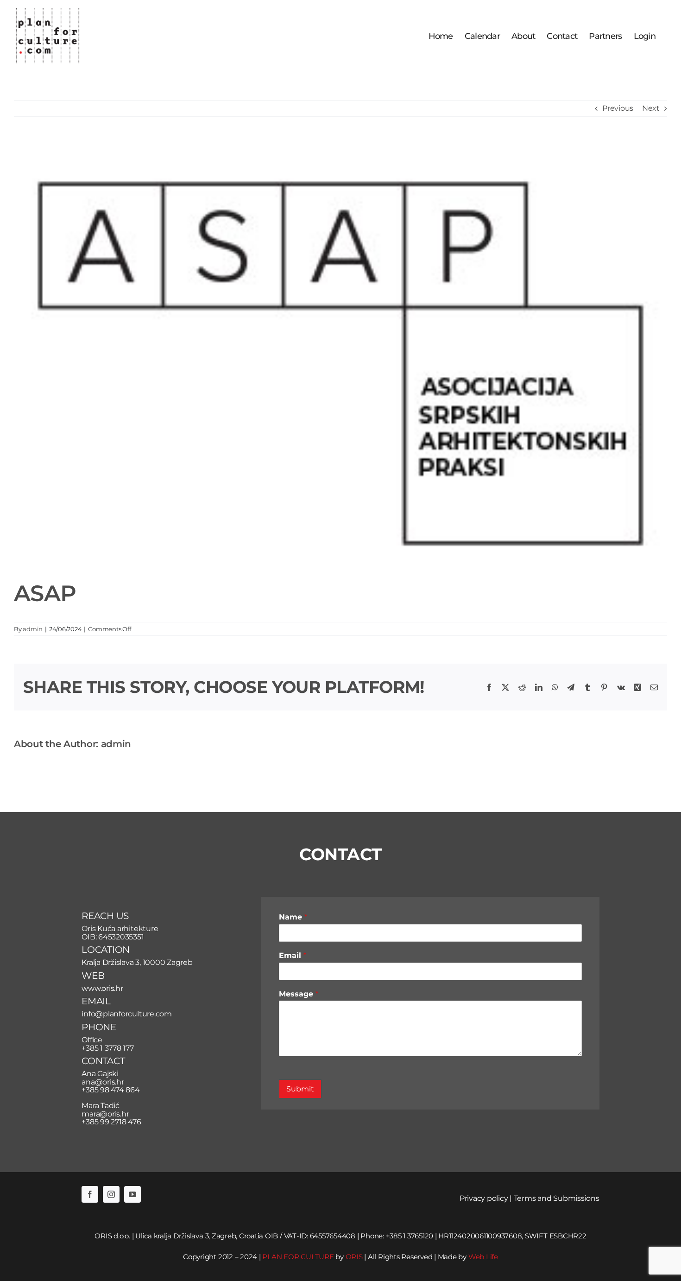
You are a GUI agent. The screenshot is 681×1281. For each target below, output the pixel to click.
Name (293, 917)
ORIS (354, 1256)
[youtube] (132, 1194)
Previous (617, 108)
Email (292, 955)
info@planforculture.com (126, 1013)
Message (298, 993)
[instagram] (111, 1194)
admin (33, 629)
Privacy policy (484, 1198)
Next (651, 108)
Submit (300, 1088)
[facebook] (90, 1194)
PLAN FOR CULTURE (298, 1256)
